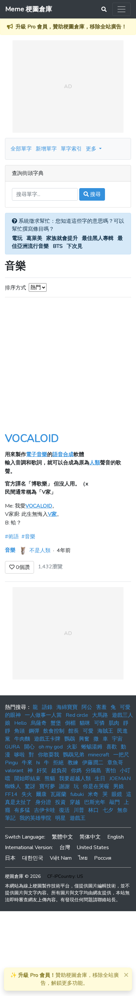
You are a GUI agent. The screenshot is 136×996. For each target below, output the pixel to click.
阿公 (87, 707)
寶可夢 (47, 786)
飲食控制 (53, 731)
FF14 (11, 794)
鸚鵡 (69, 739)
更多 (92, 148)
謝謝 (64, 786)
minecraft (98, 754)
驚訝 (30, 786)
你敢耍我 (48, 754)
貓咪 (85, 723)
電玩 (17, 238)
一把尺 (121, 754)
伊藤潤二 (92, 762)
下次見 (75, 246)
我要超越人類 (75, 778)
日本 (10, 858)
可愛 (88, 731)
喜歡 (111, 746)
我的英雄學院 (35, 818)
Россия (102, 858)
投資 (60, 802)
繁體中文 (62, 837)
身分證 (43, 802)
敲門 (114, 802)
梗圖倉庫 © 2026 (23, 876)
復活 (64, 810)
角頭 (19, 731)
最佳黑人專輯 (98, 238)
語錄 (47, 707)
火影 (72, 746)
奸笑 (42, 770)
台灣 (64, 847)
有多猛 (22, 810)
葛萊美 (34, 238)
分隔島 (93, 770)
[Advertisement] (68, 370)
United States (93, 847)
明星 (60, 818)
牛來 (27, 762)
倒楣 (70, 723)
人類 (94, 462)
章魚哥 (115, 762)
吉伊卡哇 (44, 810)
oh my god (51, 746)
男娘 (118, 786)
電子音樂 (36, 454)
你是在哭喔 (96, 786)
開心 (29, 746)
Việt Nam (61, 858)
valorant (14, 770)
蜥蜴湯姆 (91, 746)
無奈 (122, 810)
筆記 (10, 818)
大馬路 (100, 715)
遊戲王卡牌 (47, 739)
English (115, 837)
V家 (52, 514)
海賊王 (105, 731)
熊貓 (50, 778)
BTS (58, 246)
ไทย (82, 858)
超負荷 (59, 770)
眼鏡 (117, 794)
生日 (100, 778)
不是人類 (40, 550)
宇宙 (117, 739)
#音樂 (28, 536)
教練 (73, 762)
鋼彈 (34, 731)
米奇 (93, 794)
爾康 (41, 794)
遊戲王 (77, 818)
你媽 (76, 770)
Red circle (77, 715)
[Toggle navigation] (121, 9)
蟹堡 (56, 723)
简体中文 (90, 837)
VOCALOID (32, 438)
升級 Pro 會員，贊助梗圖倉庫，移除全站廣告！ (71, 26)
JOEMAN (120, 778)
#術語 (12, 536)
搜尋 (95, 194)
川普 (79, 810)
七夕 (108, 810)
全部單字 (21, 148)
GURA (12, 746)
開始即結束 (27, 778)
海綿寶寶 (67, 707)
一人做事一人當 (43, 715)
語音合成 (63, 454)
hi (38, 762)
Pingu (11, 762)
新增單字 (46, 148)
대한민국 (32, 858)
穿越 (75, 802)
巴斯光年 (94, 802)
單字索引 (71, 148)
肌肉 (114, 723)
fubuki (77, 794)
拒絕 (58, 762)
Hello (20, 723)
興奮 (84, 739)
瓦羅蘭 (58, 794)
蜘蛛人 (13, 786)
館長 (73, 731)
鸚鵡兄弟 (73, 754)
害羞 (101, 707)
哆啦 (19, 754)
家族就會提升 (62, 238)
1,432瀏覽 (50, 566)
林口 (93, 810)
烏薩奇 (39, 723)
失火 (26, 794)
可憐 (99, 723)
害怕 (110, 770)
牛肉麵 (22, 739)
